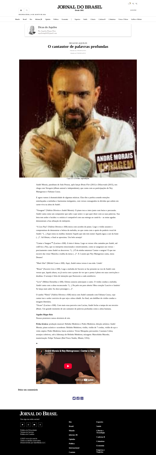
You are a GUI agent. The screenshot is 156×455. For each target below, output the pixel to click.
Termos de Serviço (27, 432)
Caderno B (102, 19)
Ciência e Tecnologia (100, 432)
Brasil (25, 19)
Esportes (77, 19)
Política (56, 19)
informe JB (73, 435)
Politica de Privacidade (28, 430)
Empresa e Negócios (100, 451)
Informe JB (38, 19)
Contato (72, 452)
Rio (31, 19)
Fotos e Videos (123, 19)
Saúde (85, 19)
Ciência (92, 19)
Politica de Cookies (27, 434)
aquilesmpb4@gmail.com (47, 33)
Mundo (17, 19)
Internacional (74, 448)
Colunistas (112, 19)
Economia (65, 19)
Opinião (47, 19)
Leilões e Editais (136, 19)
